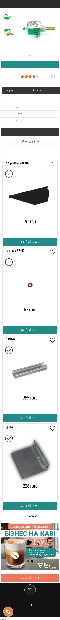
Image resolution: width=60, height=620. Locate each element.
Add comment (31, 142)
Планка (10, 339)
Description (9, 90)
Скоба (9, 427)
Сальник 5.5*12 (15, 251)
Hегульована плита (17, 163)
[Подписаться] (30, 605)
